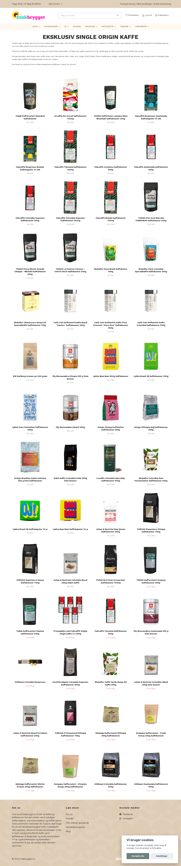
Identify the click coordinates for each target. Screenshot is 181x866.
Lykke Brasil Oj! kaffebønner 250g (151, 380)
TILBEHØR (124, 30)
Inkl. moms (54, 4)
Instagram (127, 822)
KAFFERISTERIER (51, 30)
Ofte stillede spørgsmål (77, 826)
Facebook (127, 818)
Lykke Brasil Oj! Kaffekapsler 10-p (30, 532)
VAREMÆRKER (141, 30)
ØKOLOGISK (90, 30)
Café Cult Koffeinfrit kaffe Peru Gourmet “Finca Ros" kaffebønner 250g (110, 328)
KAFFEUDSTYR (107, 30)
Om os (69, 818)
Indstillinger (162, 856)
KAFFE (35, 30)
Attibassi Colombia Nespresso (30, 685)
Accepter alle (138, 856)
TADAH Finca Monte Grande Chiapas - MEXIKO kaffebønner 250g (30, 275)
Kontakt (70, 822)
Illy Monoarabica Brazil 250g (70, 430)
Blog (68, 835)
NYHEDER (77, 30)
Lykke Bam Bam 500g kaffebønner (110, 380)
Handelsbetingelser (75, 830)
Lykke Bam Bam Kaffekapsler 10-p (70, 532)
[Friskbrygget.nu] (51, 15)
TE (65, 30)
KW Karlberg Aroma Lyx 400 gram (30, 380)
